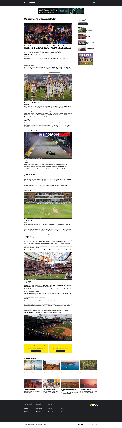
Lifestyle (45, 2)
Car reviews (26, 410)
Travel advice (50, 411)
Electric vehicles (27, 413)
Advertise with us (63, 413)
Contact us (62, 414)
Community (38, 407)
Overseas (49, 410)
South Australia (50, 407)
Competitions (62, 2)
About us (61, 416)
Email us (36, 351)
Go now (60, 351)
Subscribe (83, 23)
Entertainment (38, 410)
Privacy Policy (34, 424)
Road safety (26, 411)
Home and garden (39, 408)
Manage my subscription (64, 410)
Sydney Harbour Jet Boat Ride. (54, 72)
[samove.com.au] (29, 4)
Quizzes (55, 2)
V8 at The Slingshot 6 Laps (48, 234)
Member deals (38, 411)
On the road (38, 2)
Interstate (50, 408)
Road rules (26, 407)
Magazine (68, 2)
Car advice (26, 408)
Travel (50, 2)
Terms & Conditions (28, 424)
